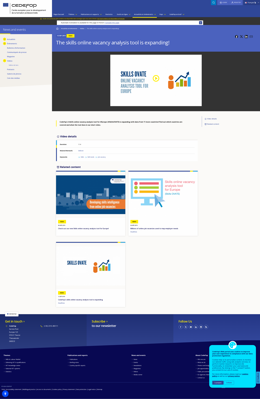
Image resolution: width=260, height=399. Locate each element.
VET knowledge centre (13, 365)
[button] (237, 37)
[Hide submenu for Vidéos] (4, 60)
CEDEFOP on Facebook (181, 327)
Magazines (137, 368)
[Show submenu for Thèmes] (76, 14)
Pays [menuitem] (161, 14)
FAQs (3, 389)
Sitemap (99, 389)
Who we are (201, 359)
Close (200, 22)
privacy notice (234, 376)
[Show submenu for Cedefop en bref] (183, 14)
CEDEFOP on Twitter (186, 327)
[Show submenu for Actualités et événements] (155, 14)
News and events (139, 355)
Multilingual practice (29, 389)
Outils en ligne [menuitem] (122, 14)
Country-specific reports (77, 365)
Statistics (8, 372)
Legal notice (92, 389)
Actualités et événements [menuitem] (143, 14)
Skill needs (90, 157)
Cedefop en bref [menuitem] (175, 14)
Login (224, 2)
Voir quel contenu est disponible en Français (111, 19)
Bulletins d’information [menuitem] (16, 48)
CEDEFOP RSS (206, 327)
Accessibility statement (13, 389)
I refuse (229, 383)
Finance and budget (204, 365)
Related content (213, 124)
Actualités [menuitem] (11, 39)
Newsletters (137, 365)
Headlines (133, 232)
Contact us (201, 378)
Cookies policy (57, 389)
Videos (136, 372)
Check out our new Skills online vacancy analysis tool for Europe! (83, 228)
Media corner (138, 375)
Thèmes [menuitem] (71, 14)
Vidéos (82, 28)
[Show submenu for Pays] (165, 14)
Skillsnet (80, 151)
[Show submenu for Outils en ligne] (129, 14)
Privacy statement (69, 389)
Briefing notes (74, 362)
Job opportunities (203, 368)
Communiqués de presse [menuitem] (17, 52)
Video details (212, 119)
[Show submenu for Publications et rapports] (101, 14)
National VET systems (13, 368)
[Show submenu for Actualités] (4, 39)
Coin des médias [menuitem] (13, 78)
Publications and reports (78, 355)
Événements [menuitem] (12, 43)
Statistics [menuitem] (109, 14)
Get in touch (13, 321)
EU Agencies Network (205, 375)
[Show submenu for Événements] (4, 43)
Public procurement (204, 372)
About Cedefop (202, 355)
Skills (82, 157)
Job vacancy (102, 157)
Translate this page (111, 23)
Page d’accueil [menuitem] (59, 14)
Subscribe (98, 321)
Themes (7, 355)
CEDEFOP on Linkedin (196, 327)
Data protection (81, 389)
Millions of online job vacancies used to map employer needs (154, 228)
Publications (73, 359)
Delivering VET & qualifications (16, 362)
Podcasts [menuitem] (10, 69)
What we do (201, 362)
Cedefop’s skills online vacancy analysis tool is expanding (80, 300)
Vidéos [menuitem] (9, 61)
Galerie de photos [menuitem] (14, 74)
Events (136, 362)
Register (237, 2)
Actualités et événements (69, 28)
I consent (217, 383)
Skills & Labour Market (13, 359)
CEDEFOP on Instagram (201, 327)
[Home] (24, 8)
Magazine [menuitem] (11, 56)
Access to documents (44, 389)
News (135, 359)
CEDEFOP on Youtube (191, 327)
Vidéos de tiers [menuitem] (13, 65)
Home (57, 28)
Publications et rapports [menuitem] (90, 14)
